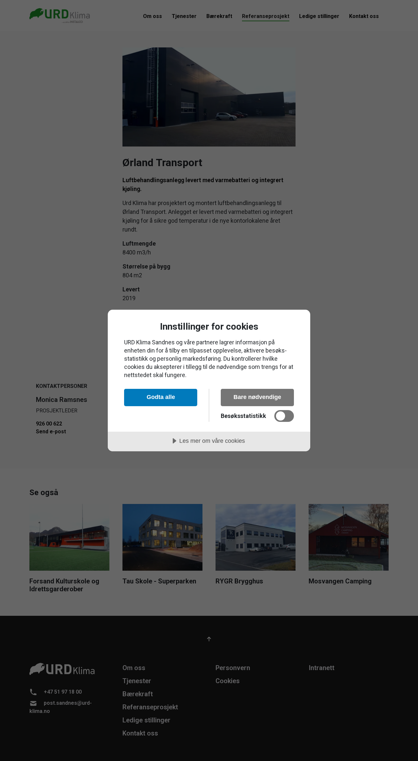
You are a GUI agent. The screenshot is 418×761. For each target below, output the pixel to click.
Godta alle (161, 397)
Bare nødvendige (257, 397)
